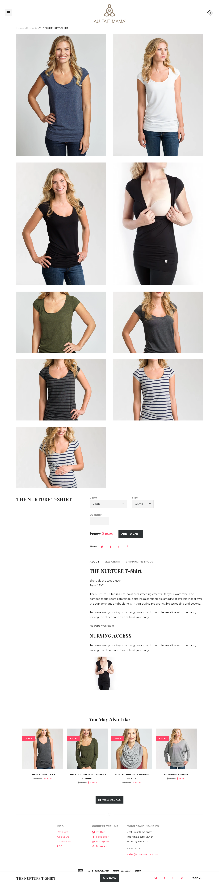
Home (20, 28)
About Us (63, 836)
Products (31, 28)
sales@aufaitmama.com (142, 854)
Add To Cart (130, 533)
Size (135, 497)
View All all (111, 799)
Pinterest (101, 846)
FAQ (60, 846)
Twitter (100, 831)
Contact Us (64, 841)
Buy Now (109, 878)
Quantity (95, 514)
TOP (195, 878)
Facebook (102, 836)
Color (93, 497)
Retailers (62, 831)
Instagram (102, 841)
